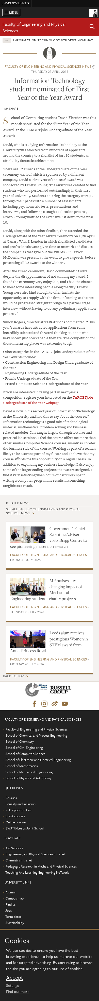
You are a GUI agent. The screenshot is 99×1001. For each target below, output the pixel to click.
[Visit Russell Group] (62, 691)
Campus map (15, 898)
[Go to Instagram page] (44, 704)
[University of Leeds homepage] (93, 12)
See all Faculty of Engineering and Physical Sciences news (43, 510)
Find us (10, 904)
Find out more (17, 991)
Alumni (10, 892)
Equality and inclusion (21, 803)
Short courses (15, 816)
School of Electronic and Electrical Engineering (38, 759)
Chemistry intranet (19, 860)
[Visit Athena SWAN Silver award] (37, 691)
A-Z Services (14, 848)
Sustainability (15, 922)
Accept (14, 978)
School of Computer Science (25, 753)
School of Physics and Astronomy (28, 778)
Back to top (13, 676)
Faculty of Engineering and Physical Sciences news (48, 66)
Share (13, 108)
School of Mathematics (22, 765)
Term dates (13, 916)
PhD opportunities (18, 809)
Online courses (16, 822)
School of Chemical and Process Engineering (36, 735)
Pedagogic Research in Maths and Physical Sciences (41, 866)
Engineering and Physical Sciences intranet (35, 854)
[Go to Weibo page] (55, 704)
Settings (12, 985)
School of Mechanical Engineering (29, 771)
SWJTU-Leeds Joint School (25, 828)
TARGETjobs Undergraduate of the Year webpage (48, 400)
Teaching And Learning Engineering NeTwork (37, 872)
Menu (13, 12)
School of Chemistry (20, 741)
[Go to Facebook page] (34, 704)
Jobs (8, 910)
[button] (92, 27)
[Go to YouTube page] (65, 704)
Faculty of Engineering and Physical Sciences (48, 554)
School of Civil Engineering (24, 747)
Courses (11, 797)
